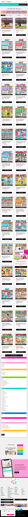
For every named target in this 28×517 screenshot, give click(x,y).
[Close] (27, 249)
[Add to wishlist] (1, 17)
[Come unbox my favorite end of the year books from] (12, 505)
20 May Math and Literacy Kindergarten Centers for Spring (6, 301)
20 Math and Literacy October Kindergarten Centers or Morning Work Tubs (7, 347)
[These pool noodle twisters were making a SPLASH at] (5, 505)
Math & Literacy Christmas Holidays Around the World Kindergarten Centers (6, 188)
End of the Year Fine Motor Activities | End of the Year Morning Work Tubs (6, 257)
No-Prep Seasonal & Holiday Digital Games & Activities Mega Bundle (6, 142)
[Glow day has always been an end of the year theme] (9, 505)
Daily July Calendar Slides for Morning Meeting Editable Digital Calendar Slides (6, 52)
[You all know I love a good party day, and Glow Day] (2, 505)
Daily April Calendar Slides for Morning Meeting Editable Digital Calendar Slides (6, 97)
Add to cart (7, 57)
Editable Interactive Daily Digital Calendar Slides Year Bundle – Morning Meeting (7, 210)
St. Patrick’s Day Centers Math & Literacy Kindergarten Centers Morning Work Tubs (7, 120)
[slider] (1, 432)
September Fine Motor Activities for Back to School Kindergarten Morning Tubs (6, 279)
